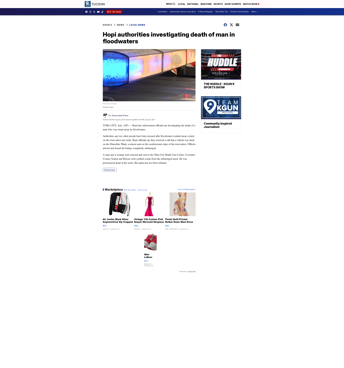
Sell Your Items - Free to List (135, 190)
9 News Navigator (205, 11)
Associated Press (120, 115)
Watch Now (250, 4)
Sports (218, 4)
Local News (162, 11)
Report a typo (109, 170)
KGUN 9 (107, 25)
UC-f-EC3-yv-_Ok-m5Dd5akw (99, 12)
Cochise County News (239, 11)
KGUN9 (95, 12)
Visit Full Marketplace (187, 189)
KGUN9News (87, 12)
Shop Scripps (233, 4)
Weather (206, 4)
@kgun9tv (103, 12)
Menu (169, 4)
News (120, 25)
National (193, 4)
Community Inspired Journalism (183, 11)
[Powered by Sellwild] (192, 272)
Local (181, 4)
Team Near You (221, 11)
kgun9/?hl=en (91, 12)
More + (254, 11)
